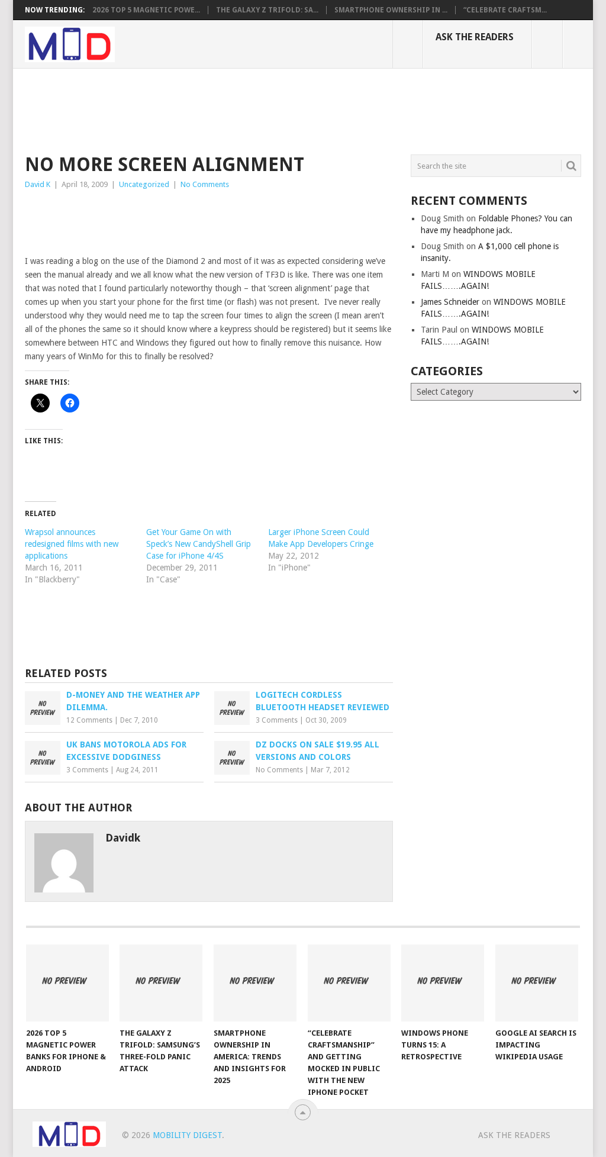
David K (37, 184)
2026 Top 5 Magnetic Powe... (146, 10)
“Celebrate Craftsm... (505, 10)
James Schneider (450, 302)
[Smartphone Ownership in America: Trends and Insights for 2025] (255, 983)
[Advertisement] (240, 109)
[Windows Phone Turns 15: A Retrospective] (442, 983)
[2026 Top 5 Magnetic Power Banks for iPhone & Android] (67, 983)
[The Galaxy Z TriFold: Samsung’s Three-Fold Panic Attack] (161, 983)
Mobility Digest (187, 1135)
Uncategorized (144, 184)
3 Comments (277, 720)
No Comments (204, 184)
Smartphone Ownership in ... (390, 10)
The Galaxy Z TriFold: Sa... (267, 10)
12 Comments (89, 720)
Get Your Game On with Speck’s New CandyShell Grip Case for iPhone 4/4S (198, 543)
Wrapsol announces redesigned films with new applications (71, 543)
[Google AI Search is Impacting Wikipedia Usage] (536, 983)
